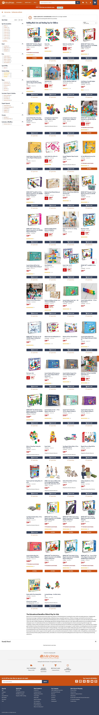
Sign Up (45, 681)
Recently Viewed (6, 641)
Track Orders (36, 695)
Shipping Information (38, 693)
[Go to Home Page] (2, 12)
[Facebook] (76, 681)
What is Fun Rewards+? (38, 706)
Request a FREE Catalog (21, 695)
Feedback (98, 358)
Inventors (53, 697)
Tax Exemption (37, 701)
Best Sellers (4, 697)
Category (4, 692)
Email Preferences (37, 704)
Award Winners (5, 695)
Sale (3, 701)
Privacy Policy (73, 690)
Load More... (5, 41)
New (3, 693)
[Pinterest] (84, 681)
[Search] (77, 2)
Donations (53, 695)
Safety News (73, 695)
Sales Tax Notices (37, 699)
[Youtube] (92, 681)
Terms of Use (73, 692)
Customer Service (37, 692)
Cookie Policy (73, 701)
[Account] (90, 2)
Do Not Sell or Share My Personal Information (79, 697)
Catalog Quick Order (20, 692)
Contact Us (36, 690)
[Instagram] (95, 681)
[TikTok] (88, 681)
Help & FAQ (36, 697)
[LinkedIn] (80, 681)
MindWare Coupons (20, 693)
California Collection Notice (76, 693)
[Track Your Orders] (83, 2)
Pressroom (53, 699)
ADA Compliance (37, 703)
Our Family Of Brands (55, 692)
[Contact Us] (86, 2)
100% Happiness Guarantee (57, 690)
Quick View (53, 60)
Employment (54, 701)
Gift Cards (18, 690)
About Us (53, 693)
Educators (4, 699)
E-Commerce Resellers (75, 699)
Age (2, 690)
